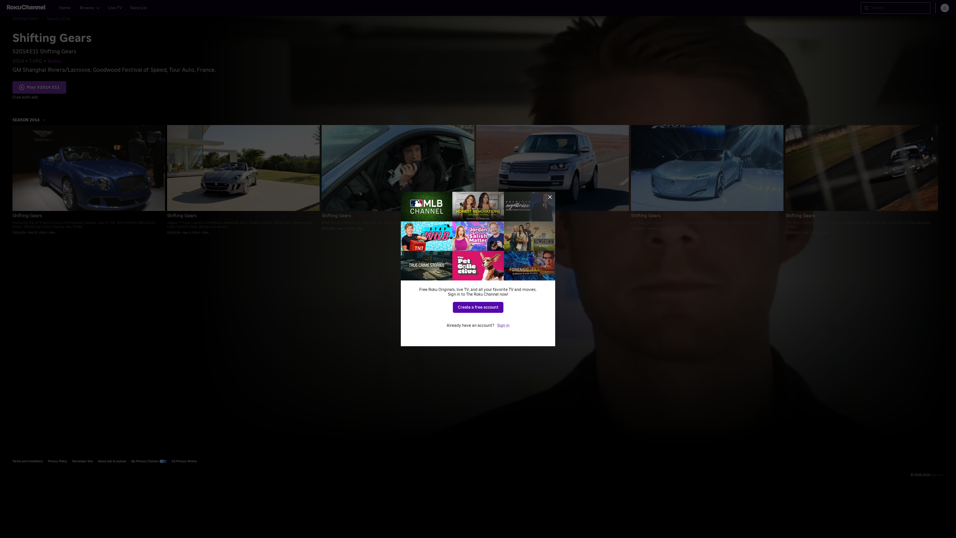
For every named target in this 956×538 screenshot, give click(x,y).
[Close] (550, 197)
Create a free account (478, 307)
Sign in (503, 326)
